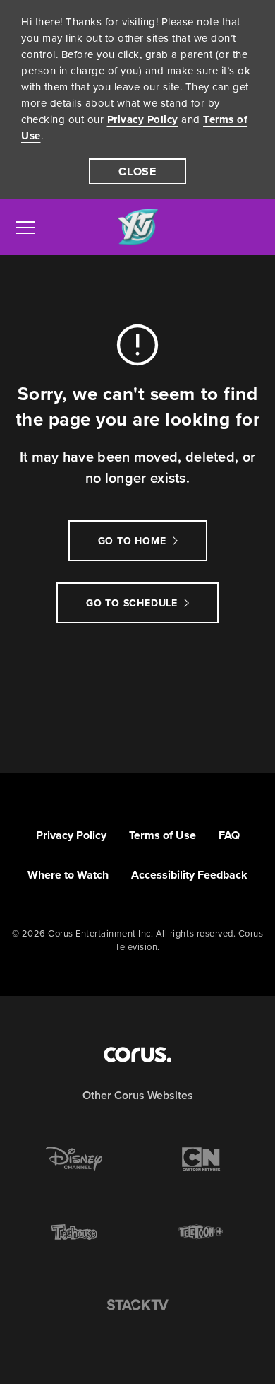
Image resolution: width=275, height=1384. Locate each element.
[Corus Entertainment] (137, 1054)
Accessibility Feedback (189, 875)
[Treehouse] (74, 1232)
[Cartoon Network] (201, 1158)
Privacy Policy (142, 119)
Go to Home (132, 541)
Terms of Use (162, 835)
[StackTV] (137, 1305)
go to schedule (132, 603)
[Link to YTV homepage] (137, 227)
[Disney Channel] (74, 1158)
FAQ (229, 835)
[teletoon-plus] (201, 1232)
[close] (137, 171)
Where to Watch (68, 875)
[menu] (25, 227)
